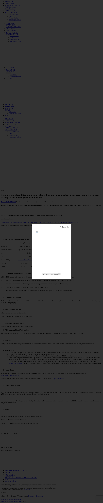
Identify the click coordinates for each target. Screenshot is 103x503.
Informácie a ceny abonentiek (51, 274)
